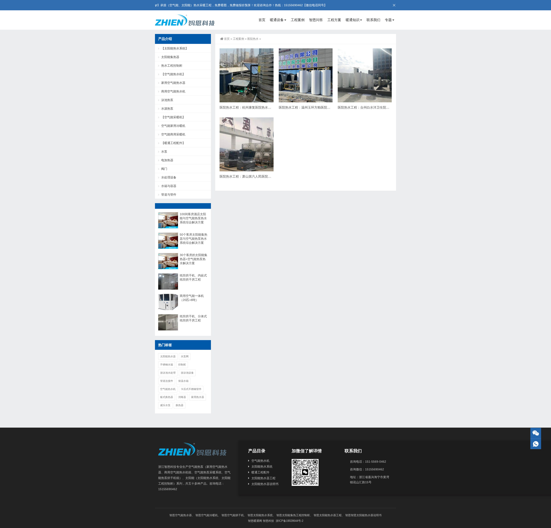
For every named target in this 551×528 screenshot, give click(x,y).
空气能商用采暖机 (173, 134)
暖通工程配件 (260, 472)
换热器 (179, 405)
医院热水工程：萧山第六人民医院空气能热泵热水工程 (258, 176)
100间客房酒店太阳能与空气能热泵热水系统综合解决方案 (193, 218)
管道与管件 (168, 194)
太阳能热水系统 (261, 466)
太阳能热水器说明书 (265, 484)
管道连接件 (166, 380)
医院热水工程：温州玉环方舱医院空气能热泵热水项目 (317, 107)
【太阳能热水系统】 (174, 48)
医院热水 (252, 38)
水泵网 (185, 356)
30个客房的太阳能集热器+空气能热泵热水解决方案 (193, 259)
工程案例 (298, 20)
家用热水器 (197, 397)
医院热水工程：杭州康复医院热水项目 (247, 107)
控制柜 (182, 364)
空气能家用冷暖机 (173, 125)
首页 (261, 20)
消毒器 (182, 397)
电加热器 (167, 160)
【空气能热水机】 (173, 74)
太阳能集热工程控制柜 (296, 515)
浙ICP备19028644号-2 (289, 520)
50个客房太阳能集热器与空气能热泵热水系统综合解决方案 (193, 238)
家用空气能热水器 (173, 82)
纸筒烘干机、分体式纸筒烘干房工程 (193, 318)
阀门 (164, 168)
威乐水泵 (165, 405)
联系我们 (373, 20)
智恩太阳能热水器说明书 (366, 515)
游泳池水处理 (168, 372)
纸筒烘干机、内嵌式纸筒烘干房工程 (193, 277)
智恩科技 (268, 520)
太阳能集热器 (170, 57)
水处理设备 (168, 177)
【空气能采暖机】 (173, 117)
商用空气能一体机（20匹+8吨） (192, 298)
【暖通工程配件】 (173, 143)
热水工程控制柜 (171, 65)
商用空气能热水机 (173, 91)
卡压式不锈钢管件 (191, 389)
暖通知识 (352, 20)
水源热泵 (167, 108)
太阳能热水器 (168, 356)
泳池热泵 (167, 100)
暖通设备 (277, 20)
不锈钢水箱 (166, 364)
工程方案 (334, 20)
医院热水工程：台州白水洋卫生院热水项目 (368, 107)
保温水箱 (183, 380)
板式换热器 (166, 397)
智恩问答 (316, 20)
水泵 (164, 151)
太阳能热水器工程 (263, 478)
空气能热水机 (168, 389)
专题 (388, 20)
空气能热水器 (183, 515)
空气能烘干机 (235, 515)
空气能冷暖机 (209, 515)
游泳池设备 (187, 372)
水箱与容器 (168, 186)
